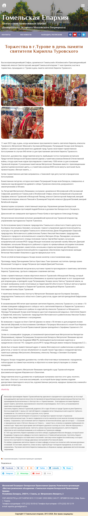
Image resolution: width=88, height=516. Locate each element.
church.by (5, 389)
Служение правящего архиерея (30, 459)
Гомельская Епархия (35, 17)
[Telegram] (84, 35)
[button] (83, 5)
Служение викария (10, 459)
